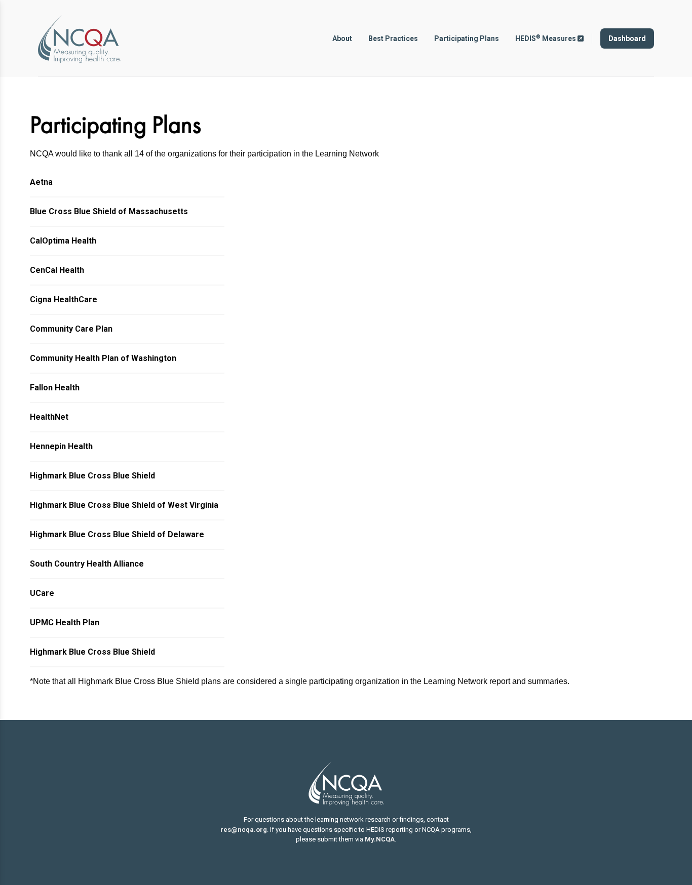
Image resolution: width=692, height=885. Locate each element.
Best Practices (393, 38)
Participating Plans (466, 38)
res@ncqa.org (243, 829)
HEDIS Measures (546, 38)
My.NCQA (380, 839)
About (342, 38)
